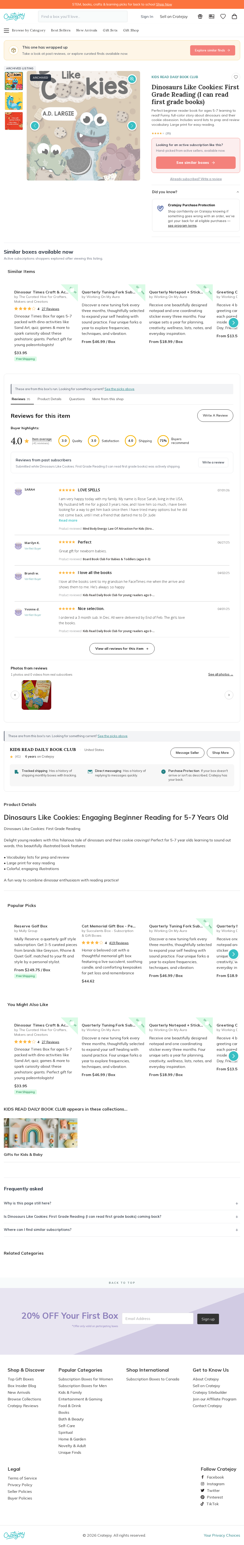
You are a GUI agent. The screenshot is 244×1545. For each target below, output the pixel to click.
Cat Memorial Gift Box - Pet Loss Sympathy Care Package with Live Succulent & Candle (113, 926)
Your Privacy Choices (222, 1535)
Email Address (137, 1318)
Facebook (213, 1477)
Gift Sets (110, 30)
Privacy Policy (20, 1484)
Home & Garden (72, 1439)
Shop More (220, 752)
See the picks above (112, 736)
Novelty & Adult (72, 1445)
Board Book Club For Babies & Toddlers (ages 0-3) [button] (116, 559)
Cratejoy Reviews (23, 1405)
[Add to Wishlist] (72, 290)
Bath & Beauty (71, 1419)
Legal (14, 1469)
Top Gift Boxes (21, 1379)
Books (63, 1412)
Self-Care (66, 1425)
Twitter (211, 1490)
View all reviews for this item (119, 648)
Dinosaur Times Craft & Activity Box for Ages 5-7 (46, 292)
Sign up (208, 1319)
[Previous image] (35, 126)
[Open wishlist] (223, 16)
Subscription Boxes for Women (85, 1379)
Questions (77, 399)
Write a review (213, 462)
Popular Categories (80, 1370)
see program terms (182, 225)
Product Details (49, 399)
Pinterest (213, 1497)
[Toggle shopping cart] (234, 16)
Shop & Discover (26, 1370)
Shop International (147, 1370)
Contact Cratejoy (207, 1405)
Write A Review (215, 415)
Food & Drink (69, 1405)
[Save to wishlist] (236, 77)
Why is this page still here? (27, 1203)
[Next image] (132, 126)
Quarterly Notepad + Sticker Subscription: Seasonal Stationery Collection (181, 292)
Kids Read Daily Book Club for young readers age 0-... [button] (119, 595)
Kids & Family (70, 1392)
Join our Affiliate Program (214, 1399)
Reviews (21, 399)
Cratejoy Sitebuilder (210, 1392)
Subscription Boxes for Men (82, 1385)
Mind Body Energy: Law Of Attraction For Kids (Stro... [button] (118, 529)
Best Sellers (61, 30)
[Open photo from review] (36, 695)
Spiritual (65, 1432)
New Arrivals (86, 30)
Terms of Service (22, 1478)
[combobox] (82, 16)
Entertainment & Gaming (80, 1399)
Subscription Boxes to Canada (152, 1379)
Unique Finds (69, 1452)
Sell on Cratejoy (174, 16)
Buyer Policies (20, 1498)
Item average (42, 439)
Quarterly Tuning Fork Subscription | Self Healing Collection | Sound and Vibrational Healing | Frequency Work (113, 292)
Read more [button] (68, 520)
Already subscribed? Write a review (196, 179)
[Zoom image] (132, 79)
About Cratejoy (206, 1379)
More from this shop (108, 399)
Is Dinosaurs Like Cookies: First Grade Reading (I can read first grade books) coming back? (82, 1216)
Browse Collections (24, 1399)
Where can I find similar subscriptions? (37, 1229)
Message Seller (187, 752)
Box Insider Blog (22, 1385)
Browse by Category (28, 30)
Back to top (122, 1282)
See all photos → (220, 674)
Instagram (214, 1483)
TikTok (210, 1503)
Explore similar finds (210, 50)
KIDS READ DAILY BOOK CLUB (175, 77)
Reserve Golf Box (30, 926)
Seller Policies (20, 1491)
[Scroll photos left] (15, 695)
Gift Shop (131, 30)
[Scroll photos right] (229, 695)
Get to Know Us (211, 1370)
